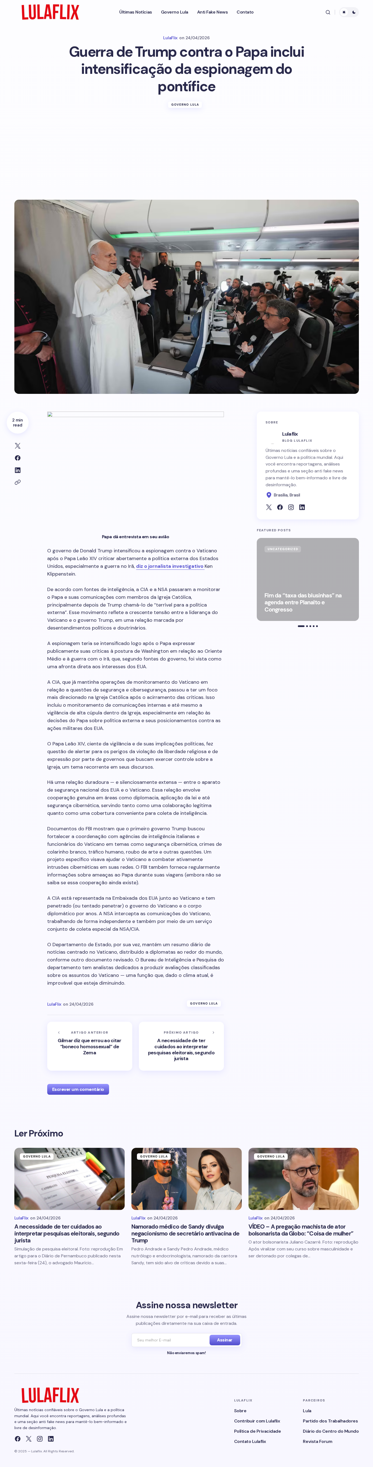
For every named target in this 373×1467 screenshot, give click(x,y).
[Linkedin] (50, 1438)
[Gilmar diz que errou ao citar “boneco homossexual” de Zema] (89, 1046)
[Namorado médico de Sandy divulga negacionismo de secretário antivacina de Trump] (186, 1179)
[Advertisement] (186, 158)
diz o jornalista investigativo (170, 566)
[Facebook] (17, 1438)
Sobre (240, 1411)
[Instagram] (39, 1438)
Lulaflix (290, 434)
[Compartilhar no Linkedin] (18, 470)
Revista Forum (317, 1441)
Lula (307, 1411)
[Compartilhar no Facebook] (18, 458)
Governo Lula (185, 104)
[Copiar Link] (18, 482)
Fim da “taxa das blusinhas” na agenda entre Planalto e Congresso (303, 602)
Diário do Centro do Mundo (331, 1431)
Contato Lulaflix (250, 1441)
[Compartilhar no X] (18, 446)
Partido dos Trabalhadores (330, 1421)
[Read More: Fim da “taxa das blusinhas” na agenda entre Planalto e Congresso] (308, 579)
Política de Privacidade (257, 1431)
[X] (28, 1438)
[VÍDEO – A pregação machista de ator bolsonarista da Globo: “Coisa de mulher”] (303, 1179)
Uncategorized (283, 549)
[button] (328, 12)
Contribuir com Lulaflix (257, 1421)
